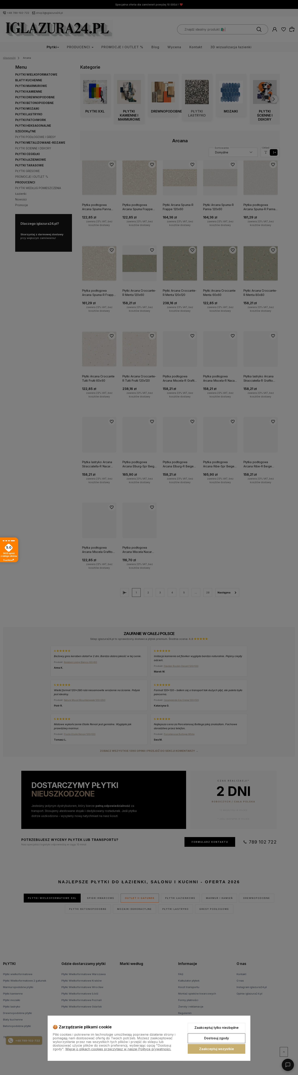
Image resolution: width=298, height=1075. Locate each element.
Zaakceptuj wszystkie (216, 1049)
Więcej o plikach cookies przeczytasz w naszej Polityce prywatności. (118, 1049)
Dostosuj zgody (216, 1038)
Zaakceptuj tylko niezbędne (216, 1028)
